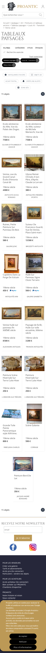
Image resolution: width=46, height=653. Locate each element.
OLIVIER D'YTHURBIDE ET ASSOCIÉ (11, 146)
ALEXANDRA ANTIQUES (11, 347)
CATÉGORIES (20, 48)
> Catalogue (14, 23)
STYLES (30, 48)
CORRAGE (34, 447)
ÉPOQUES (39, 48)
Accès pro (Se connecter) (13, 571)
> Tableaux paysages (17, 25)
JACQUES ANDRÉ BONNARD (23, 497)
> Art (21, 23)
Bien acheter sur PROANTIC (14, 584)
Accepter (23, 636)
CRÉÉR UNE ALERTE (33, 81)
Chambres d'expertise (12, 587)
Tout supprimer (36, 56)
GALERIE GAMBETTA (34, 296)
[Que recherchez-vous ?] (40, 14)
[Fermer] (18, 60)
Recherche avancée (15, 52)
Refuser (23, 641)
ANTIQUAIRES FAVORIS (16, 75)
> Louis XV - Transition (35, 25)
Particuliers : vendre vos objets (16, 573)
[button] (36, 75)
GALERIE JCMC (11, 246)
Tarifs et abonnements (12, 568)
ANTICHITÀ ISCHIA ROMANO (12, 196)
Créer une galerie (10, 566)
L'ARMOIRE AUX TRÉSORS (11, 397)
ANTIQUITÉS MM (11, 296)
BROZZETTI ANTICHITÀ (34, 246)
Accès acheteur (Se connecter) (15, 582)
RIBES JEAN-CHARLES (12, 447)
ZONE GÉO (25, 87)
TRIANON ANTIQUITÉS (34, 347)
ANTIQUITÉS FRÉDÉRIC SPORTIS (34, 196)
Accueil (6, 23)
